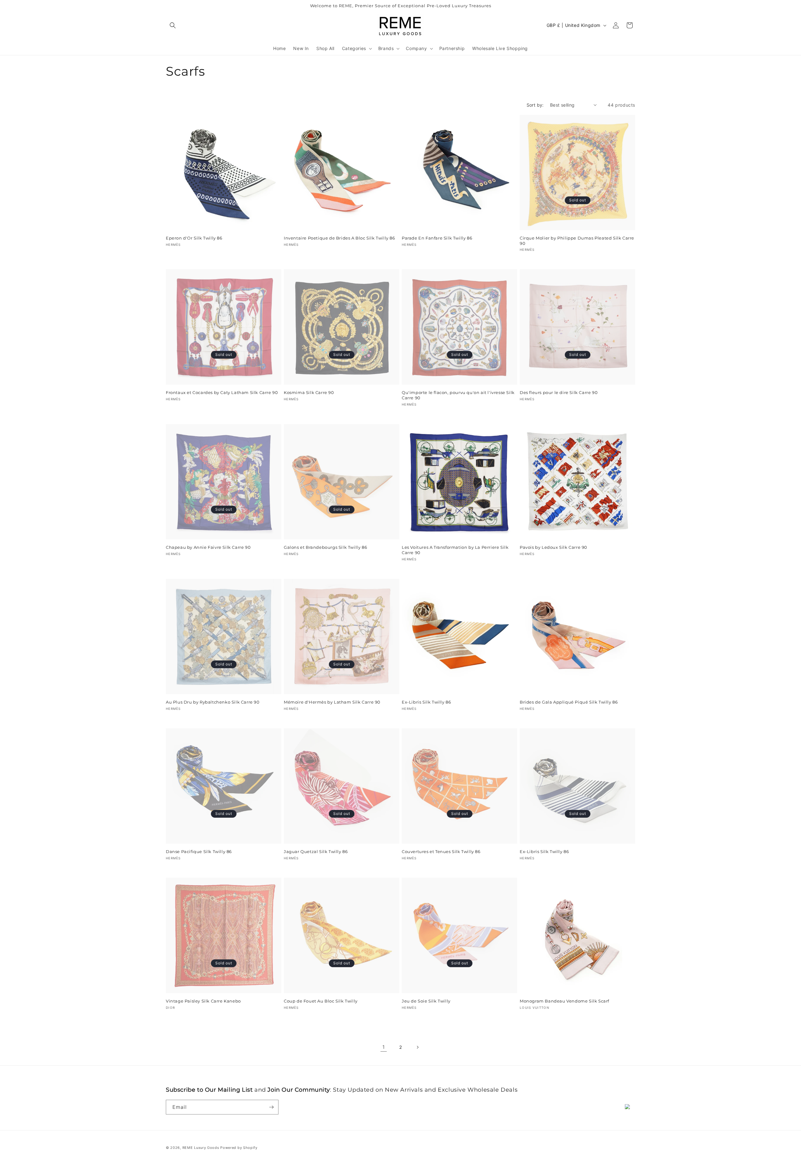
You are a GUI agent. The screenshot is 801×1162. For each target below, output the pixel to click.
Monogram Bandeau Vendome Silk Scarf (564, 1000)
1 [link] (383, 1047)
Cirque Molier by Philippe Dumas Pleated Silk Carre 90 (577, 240)
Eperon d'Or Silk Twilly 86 (194, 237)
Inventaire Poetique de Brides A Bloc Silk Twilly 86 (339, 237)
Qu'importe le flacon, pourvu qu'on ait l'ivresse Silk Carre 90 (458, 395)
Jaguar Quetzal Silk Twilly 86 (316, 851)
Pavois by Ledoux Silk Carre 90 (553, 547)
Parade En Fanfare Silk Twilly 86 (437, 237)
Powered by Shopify (239, 1147)
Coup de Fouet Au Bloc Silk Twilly (321, 1000)
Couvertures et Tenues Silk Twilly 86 (441, 851)
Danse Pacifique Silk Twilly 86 (199, 851)
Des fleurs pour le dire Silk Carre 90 (559, 392)
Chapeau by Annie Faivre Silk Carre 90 (208, 547)
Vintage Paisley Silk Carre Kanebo (203, 1000)
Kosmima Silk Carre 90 (309, 392)
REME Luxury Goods (200, 1147)
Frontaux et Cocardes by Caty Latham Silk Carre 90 (222, 392)
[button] (173, 25)
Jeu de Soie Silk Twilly (426, 1000)
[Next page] (417, 1047)
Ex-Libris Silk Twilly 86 (426, 702)
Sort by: (535, 105)
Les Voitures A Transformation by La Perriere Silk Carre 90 (455, 550)
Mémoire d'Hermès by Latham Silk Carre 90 (332, 702)
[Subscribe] (271, 1107)
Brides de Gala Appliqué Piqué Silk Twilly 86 (569, 702)
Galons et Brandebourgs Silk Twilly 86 (325, 547)
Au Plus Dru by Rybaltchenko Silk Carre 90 (213, 702)
